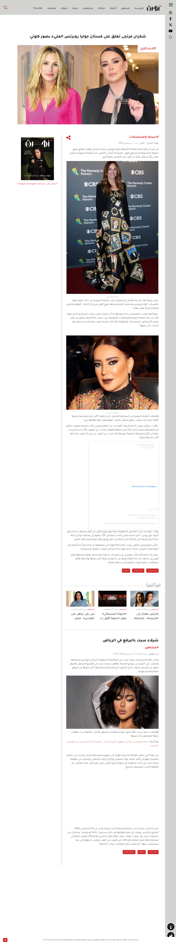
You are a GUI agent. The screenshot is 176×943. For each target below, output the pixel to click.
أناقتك (113, 8)
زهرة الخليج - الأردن (149, 143)
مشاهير (125, 8)
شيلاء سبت (153, 852)
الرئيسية (139, 8)
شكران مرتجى (152, 571)
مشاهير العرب (129, 852)
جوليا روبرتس (138, 571)
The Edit (37, 8)
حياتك (75, 8)
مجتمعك (88, 8)
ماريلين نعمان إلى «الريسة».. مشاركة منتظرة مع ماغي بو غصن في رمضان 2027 (145, 617)
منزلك (64, 8)
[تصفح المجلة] (170, 935)
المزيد (45, 940)
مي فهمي (153, 654)
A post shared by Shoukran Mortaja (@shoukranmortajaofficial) (130, 523)
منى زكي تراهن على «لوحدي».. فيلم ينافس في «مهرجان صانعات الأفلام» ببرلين (81, 617)
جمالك (101, 8)
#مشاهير (155, 610)
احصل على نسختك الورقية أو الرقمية (37, 184)
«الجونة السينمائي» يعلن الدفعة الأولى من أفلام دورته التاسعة (112, 617)
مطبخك (51, 8)
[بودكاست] (170, 926)
